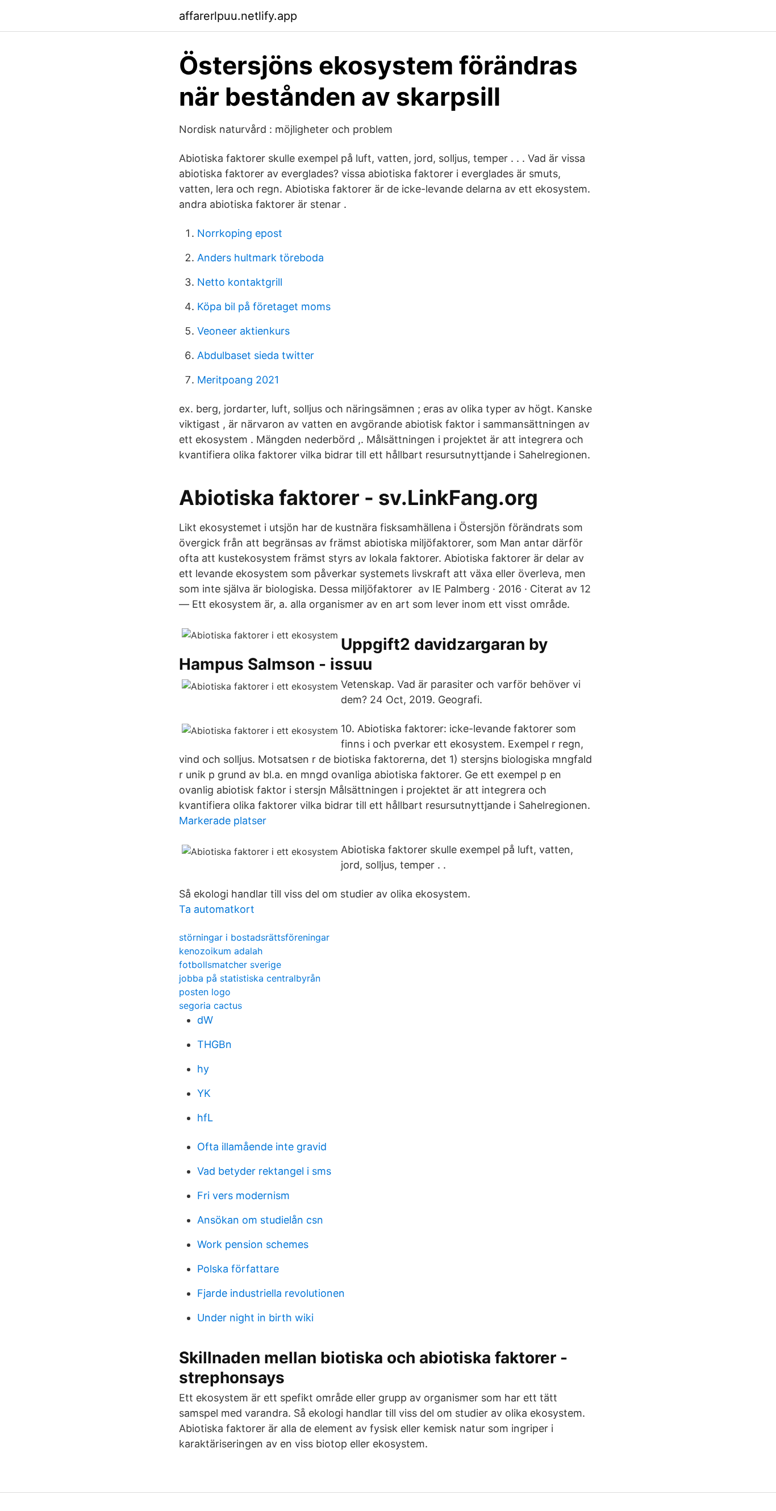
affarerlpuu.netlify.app (238, 16)
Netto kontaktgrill (239, 282)
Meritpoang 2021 (238, 380)
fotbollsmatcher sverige (230, 964)
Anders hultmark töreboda (260, 258)
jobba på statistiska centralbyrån (249, 978)
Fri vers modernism (243, 1195)
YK (204, 1093)
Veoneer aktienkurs (243, 331)
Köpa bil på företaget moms (264, 306)
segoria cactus (210, 1005)
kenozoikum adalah (220, 951)
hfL (205, 1118)
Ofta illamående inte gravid (262, 1147)
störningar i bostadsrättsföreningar (254, 937)
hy (203, 1069)
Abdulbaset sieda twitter (255, 355)
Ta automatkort (217, 909)
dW (205, 1020)
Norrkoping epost (239, 233)
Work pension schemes (252, 1244)
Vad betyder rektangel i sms (264, 1171)
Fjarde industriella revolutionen (271, 1293)
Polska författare (238, 1269)
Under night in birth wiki (255, 1318)
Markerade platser (222, 821)
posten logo (205, 991)
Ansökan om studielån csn (260, 1220)
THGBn (214, 1044)
